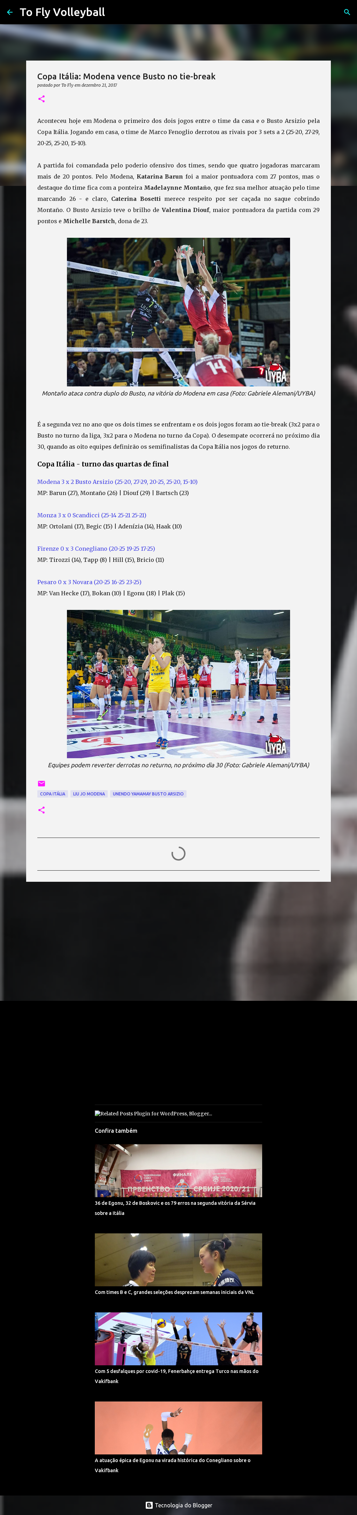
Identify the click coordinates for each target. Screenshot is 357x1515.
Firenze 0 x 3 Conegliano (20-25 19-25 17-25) (97, 548)
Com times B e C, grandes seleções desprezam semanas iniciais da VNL (175, 1292)
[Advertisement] (178, 941)
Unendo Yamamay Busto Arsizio (148, 794)
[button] (41, 99)
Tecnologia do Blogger (182, 1505)
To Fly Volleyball (62, 12)
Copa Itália (52, 794)
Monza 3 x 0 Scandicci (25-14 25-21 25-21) (92, 515)
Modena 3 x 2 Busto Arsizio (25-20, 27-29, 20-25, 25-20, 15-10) (117, 481)
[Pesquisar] (347, 12)
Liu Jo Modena (89, 794)
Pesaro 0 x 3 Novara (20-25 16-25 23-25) (90, 582)
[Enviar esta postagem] (41, 786)
